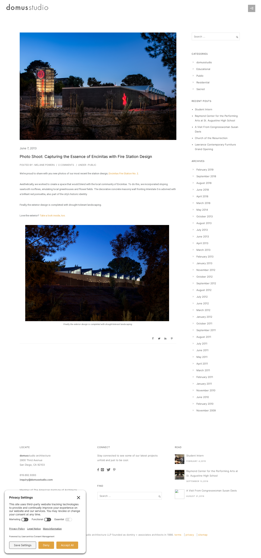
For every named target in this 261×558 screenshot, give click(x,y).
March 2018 (203, 203)
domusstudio (204, 62)
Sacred (200, 89)
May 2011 (202, 356)
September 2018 (206, 176)
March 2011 (203, 370)
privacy (190, 534)
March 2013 (203, 249)
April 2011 (202, 363)
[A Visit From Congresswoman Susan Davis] (179, 494)
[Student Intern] (179, 459)
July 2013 (202, 229)
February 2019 (204, 169)
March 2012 (203, 310)
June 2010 (202, 397)
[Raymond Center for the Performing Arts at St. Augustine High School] (179, 474)
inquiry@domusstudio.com (36, 479)
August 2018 (204, 182)
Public (91, 164)
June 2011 (202, 350)
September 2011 (206, 330)
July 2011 (201, 343)
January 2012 (204, 316)
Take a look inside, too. (53, 215)
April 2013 (202, 243)
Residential (202, 82)
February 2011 (204, 376)
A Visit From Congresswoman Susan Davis (211, 490)
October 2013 (204, 216)
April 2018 (202, 196)
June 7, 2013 (28, 148)
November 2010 (205, 390)
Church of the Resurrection (211, 138)
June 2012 (202, 303)
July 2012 (202, 296)
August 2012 (204, 290)
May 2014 (202, 209)
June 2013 (202, 236)
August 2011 (203, 336)
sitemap (203, 534)
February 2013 (204, 256)
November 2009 (206, 410)
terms (177, 534)
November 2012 (205, 269)
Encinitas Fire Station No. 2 (123, 173)
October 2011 (204, 323)
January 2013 (204, 263)
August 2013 (204, 223)
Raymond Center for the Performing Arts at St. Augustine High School (212, 473)
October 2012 (204, 276)
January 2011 (204, 383)
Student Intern (203, 109)
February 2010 (204, 403)
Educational (203, 69)
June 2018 (202, 189)
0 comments (66, 164)
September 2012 (206, 283)
